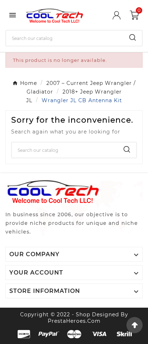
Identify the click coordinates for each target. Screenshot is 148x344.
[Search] (132, 37)
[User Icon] (121, 15)
